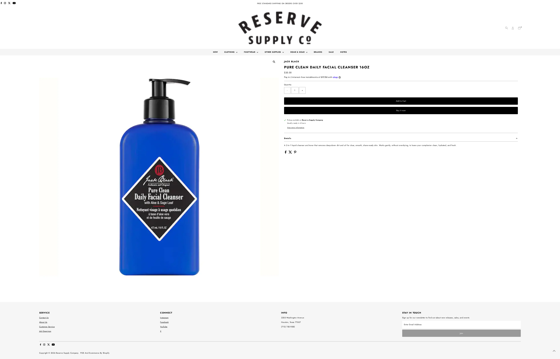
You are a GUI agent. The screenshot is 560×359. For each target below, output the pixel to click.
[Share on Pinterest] (295, 153)
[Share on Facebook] (286, 153)
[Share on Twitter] (291, 153)
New (215, 52)
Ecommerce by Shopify (99, 353)
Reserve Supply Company (67, 353)
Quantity (287, 84)
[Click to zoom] (274, 61)
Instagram (164, 317)
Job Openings (45, 331)
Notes (343, 52)
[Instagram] (5, 3)
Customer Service (47, 326)
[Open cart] (519, 28)
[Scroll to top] (554, 351)
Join (461, 333)
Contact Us (44, 317)
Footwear (250, 52)
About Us (43, 322)
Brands (318, 52)
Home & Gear (297, 52)
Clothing (229, 52)
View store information (295, 127)
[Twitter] (9, 3)
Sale (331, 52)
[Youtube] (14, 3)
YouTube (163, 326)
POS (82, 353)
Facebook (164, 322)
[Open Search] (506, 28)
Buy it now (401, 110)
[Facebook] (1, 3)
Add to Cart (401, 101)
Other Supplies (273, 52)
